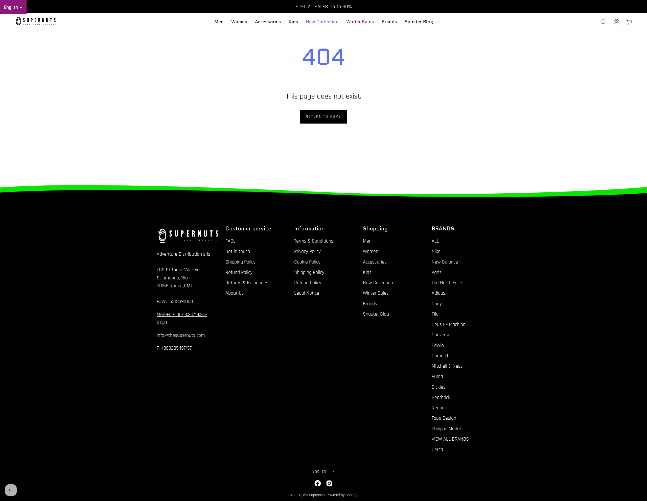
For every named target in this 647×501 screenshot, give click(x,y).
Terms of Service (390, 287)
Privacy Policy (360, 287)
